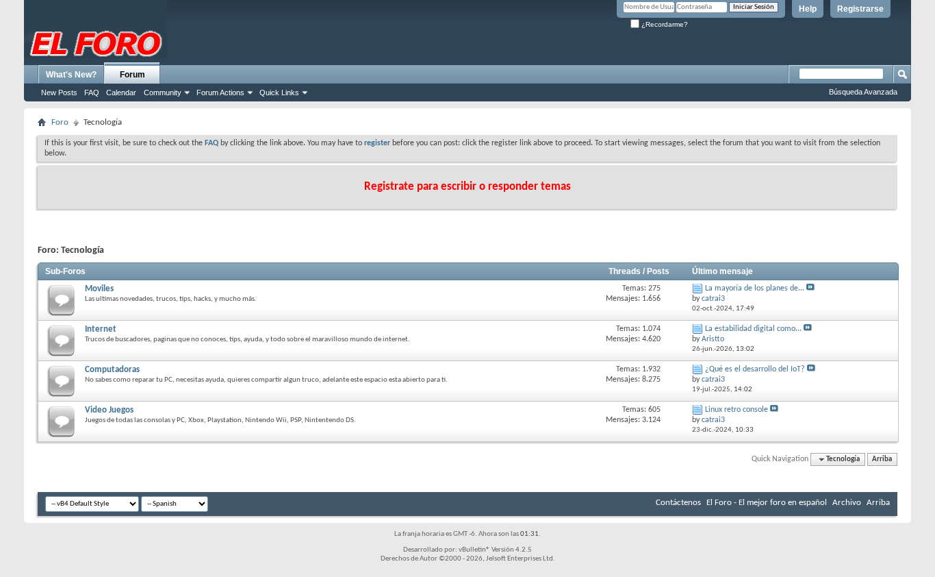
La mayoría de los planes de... (754, 288)
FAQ (91, 92)
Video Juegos (109, 410)
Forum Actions (220, 92)
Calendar (121, 92)
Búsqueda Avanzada (863, 92)
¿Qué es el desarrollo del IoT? (755, 369)
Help (808, 9)
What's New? (71, 74)
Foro (59, 122)
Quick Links (279, 92)
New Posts (59, 92)
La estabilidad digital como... (753, 329)
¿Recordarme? (663, 24)
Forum (132, 74)
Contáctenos (678, 502)
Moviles (99, 288)
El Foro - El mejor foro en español (766, 502)
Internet (100, 329)
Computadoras (112, 369)
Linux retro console (736, 410)
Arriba (882, 459)
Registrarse (860, 9)
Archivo (846, 502)
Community (162, 92)
